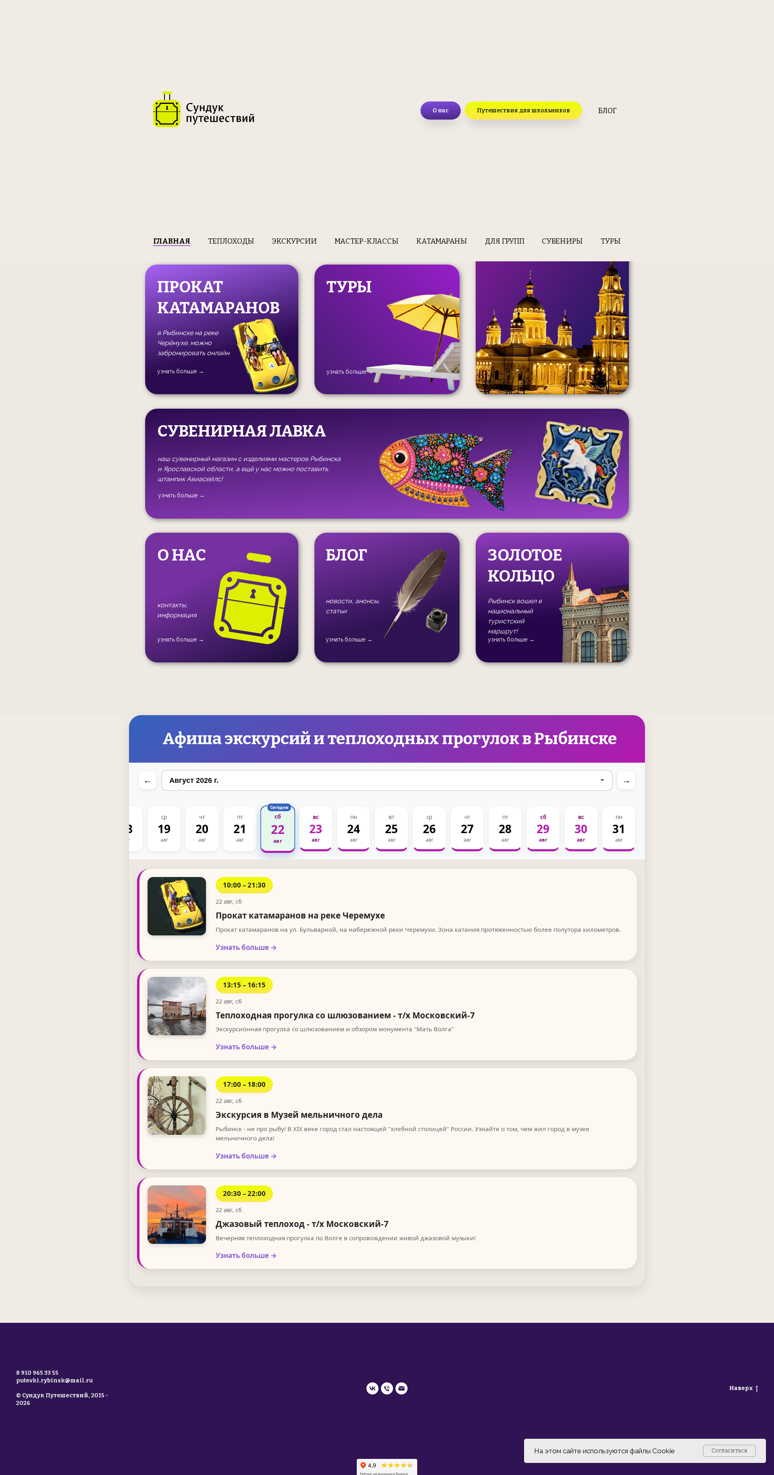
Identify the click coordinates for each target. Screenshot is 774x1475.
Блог (607, 110)
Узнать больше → (246, 947)
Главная (171, 241)
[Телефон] (387, 1388)
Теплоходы (231, 241)
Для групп (504, 241)
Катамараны (441, 241)
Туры (611, 241)
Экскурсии (294, 241)
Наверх (741, 1388)
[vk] (372, 1388)
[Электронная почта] (401, 1388)
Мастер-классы (367, 241)
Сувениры (562, 241)
